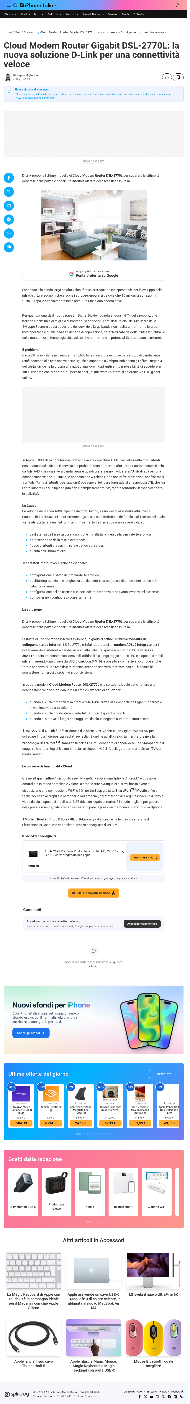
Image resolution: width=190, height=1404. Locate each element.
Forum (112, 14)
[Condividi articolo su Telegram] (9, 219)
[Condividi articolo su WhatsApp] (9, 233)
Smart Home (91, 14)
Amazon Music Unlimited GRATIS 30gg (21, 1110)
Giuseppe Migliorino (25, 75)
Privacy (164, 1391)
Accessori (30, 32)
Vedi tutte (164, 1074)
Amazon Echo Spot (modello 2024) (110, 1108)
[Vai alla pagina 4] (90, 1134)
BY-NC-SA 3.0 (64, 1396)
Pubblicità (177, 1391)
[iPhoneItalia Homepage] (36, 5)
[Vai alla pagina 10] (110, 1134)
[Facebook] (139, 1396)
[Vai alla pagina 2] (83, 1134)
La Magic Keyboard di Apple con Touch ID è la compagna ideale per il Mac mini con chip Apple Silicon (33, 1301)
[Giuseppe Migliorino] (8, 77)
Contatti (143, 1391)
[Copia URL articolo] (9, 247)
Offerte (138, 14)
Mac (37, 14)
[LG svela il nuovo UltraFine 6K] (153, 1270)
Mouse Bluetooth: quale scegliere (153, 1363)
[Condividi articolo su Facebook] (9, 178)
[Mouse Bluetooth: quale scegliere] (153, 1337)
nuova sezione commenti (39, 97)
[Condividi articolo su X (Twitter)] (9, 192)
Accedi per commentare (142, 923)
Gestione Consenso (85, 1396)
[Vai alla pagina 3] (87, 1134)
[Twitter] (145, 1396)
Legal (154, 1391)
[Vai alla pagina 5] (93, 1134)
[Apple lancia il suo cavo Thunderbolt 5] (33, 1337)
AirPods (53, 14)
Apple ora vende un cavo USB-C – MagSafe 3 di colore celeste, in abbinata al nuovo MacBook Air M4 (94, 1301)
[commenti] (167, 77)
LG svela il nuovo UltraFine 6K (153, 1294)
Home (8, 32)
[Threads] (163, 1396)
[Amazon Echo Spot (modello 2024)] (110, 1093)
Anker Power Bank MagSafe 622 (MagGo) (80, 1110)
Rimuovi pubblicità (93, 160)
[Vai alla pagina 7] (100, 1134)
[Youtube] (151, 1396)
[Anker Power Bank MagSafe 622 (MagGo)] (81, 1093)
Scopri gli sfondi (28, 1033)
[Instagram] (157, 1396)
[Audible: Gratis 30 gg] (51, 1093)
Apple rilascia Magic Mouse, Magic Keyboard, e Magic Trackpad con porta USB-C (93, 1365)
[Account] (177, 5)
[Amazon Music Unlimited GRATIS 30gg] (21, 1093)
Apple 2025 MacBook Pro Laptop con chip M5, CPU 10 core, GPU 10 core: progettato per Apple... (84, 853)
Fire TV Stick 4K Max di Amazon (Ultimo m (140, 1110)
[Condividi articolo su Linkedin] (9, 206)
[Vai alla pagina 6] (97, 1134)
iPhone (9, 14)
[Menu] (9, 5)
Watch (70, 14)
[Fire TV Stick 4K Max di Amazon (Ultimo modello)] (140, 1093)
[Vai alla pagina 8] (103, 1134)
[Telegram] (169, 1396)
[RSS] (181, 1396)
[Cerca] (15, 5)
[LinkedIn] (175, 1396)
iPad (24, 14)
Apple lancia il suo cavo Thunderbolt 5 (33, 1363)
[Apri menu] (56, 5)
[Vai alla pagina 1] (78, 1134)
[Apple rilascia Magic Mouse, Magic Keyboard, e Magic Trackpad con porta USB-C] (93, 1337)
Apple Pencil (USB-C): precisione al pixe (170, 1110)
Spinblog (53, 1392)
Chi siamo (129, 1391)
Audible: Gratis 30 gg (51, 1108)
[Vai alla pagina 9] (107, 1134)
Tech (125, 14)
